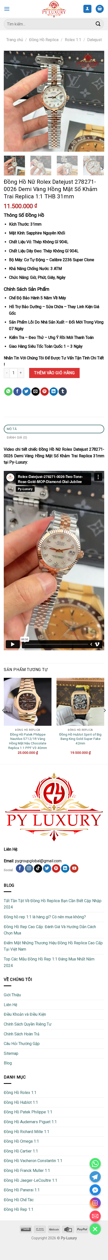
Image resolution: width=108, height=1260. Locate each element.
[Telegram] (95, 1176)
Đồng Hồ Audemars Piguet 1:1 (30, 1121)
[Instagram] (95, 1203)
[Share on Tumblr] (63, 391)
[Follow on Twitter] (47, 868)
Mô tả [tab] (12, 429)
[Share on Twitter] (26, 391)
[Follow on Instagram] (29, 868)
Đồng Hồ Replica (44, 39)
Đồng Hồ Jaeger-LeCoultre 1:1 (30, 1180)
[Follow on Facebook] (20, 868)
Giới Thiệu (12, 995)
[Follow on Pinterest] (56, 868)
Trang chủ (14, 39)
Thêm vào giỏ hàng (54, 372)
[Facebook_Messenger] (95, 1189)
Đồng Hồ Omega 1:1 (21, 1141)
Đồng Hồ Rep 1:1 (18, 1209)
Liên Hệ (10, 1004)
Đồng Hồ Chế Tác (19, 1199)
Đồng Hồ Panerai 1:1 (22, 1190)
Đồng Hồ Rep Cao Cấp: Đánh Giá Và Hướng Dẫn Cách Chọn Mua (50, 930)
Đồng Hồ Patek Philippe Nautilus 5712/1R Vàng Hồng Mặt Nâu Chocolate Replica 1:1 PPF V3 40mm (27, 741)
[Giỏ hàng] (100, 9)
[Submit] (98, 24)
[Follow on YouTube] (74, 868)
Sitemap (11, 1053)
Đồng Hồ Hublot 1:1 (21, 1102)
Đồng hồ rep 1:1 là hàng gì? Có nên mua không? (45, 917)
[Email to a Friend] (35, 391)
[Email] (95, 1216)
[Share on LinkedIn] (53, 391)
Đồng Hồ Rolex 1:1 (20, 1092)
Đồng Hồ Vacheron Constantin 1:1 (33, 1160)
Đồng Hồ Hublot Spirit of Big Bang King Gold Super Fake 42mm (80, 738)
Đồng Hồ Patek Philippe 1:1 (28, 1112)
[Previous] (12, 101)
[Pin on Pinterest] (44, 391)
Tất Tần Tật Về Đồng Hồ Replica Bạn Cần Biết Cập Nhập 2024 (52, 904)
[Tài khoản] (87, 9)
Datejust (94, 39)
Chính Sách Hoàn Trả (21, 1034)
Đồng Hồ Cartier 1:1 (21, 1151)
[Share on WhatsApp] (8, 391)
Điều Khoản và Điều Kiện (25, 1014)
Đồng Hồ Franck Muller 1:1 (27, 1170)
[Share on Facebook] (17, 391)
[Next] (95, 101)
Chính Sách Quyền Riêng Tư (27, 1024)
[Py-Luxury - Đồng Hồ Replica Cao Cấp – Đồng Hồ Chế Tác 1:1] (54, 8)
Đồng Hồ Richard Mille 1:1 (26, 1131)
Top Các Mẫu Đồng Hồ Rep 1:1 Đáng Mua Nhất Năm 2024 (49, 962)
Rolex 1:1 (73, 39)
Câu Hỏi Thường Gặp (22, 1043)
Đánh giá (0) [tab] (17, 437)
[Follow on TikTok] (38, 868)
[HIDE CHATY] (95, 1229)
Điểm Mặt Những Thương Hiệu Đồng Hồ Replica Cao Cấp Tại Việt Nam (53, 946)
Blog (8, 1063)
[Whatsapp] (95, 1163)
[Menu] (7, 9)
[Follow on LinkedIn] (65, 868)
